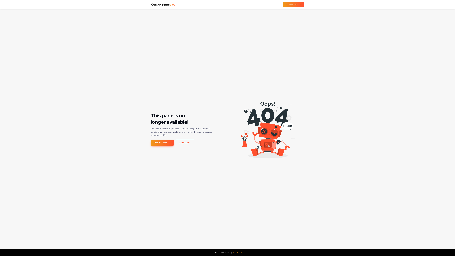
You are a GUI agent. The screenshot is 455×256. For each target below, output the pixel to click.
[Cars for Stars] (163, 4)
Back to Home (161, 143)
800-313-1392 (238, 252)
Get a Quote (184, 143)
